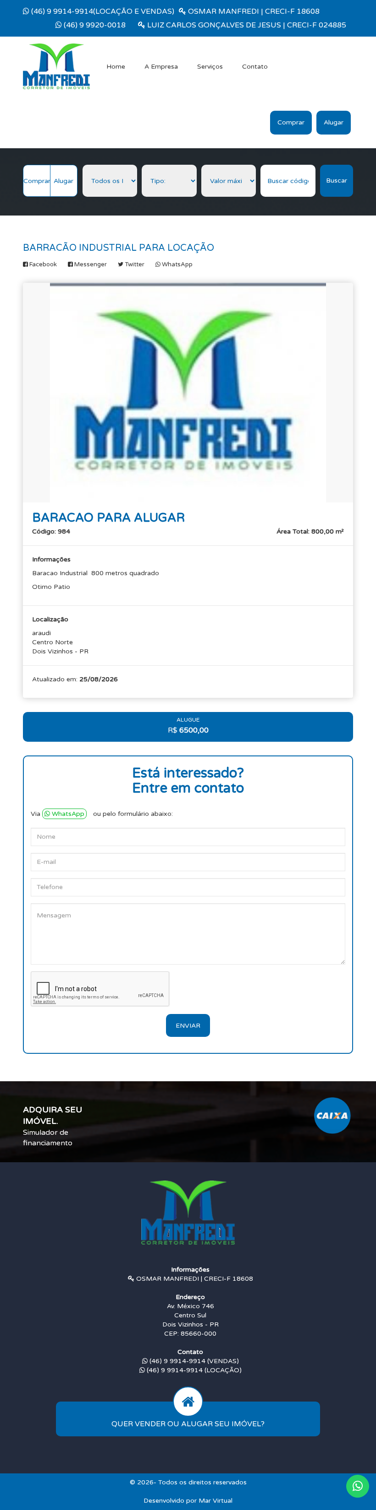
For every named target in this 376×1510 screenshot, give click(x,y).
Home (115, 66)
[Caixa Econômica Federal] (332, 1115)
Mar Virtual (215, 1501)
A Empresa (161, 66)
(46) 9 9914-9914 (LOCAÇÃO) (193, 1370)
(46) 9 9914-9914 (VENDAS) (193, 1361)
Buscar (336, 180)
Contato (255, 66)
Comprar (290, 122)
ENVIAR (188, 1026)
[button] (357, 1486)
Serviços (210, 66)
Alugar (333, 122)
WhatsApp (68, 814)
